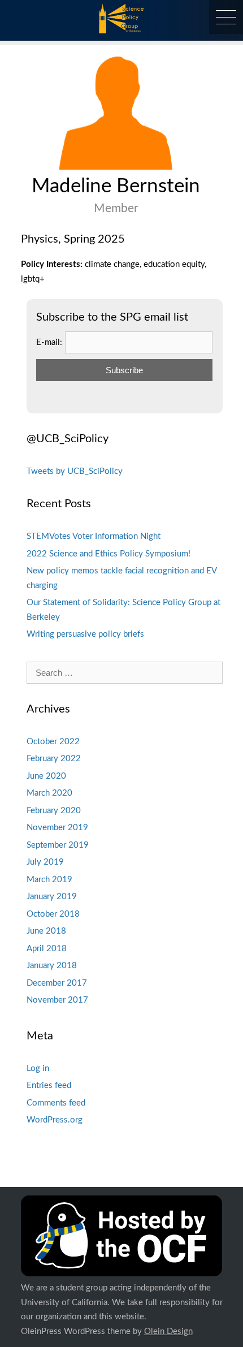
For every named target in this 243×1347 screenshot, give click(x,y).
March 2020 (49, 793)
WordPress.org (55, 1120)
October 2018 (53, 914)
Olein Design (168, 1331)
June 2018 (46, 931)
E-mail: (49, 342)
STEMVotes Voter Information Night (93, 536)
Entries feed (49, 1085)
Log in (38, 1068)
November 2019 (57, 827)
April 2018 (47, 948)
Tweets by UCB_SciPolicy (75, 471)
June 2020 (46, 776)
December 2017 (57, 983)
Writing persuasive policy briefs (85, 634)
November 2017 (57, 1000)
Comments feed (56, 1103)
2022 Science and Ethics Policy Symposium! (108, 554)
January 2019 (52, 896)
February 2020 (54, 810)
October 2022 (53, 741)
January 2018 (52, 965)
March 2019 (49, 879)
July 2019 (45, 862)
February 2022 (54, 758)
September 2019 (58, 845)
